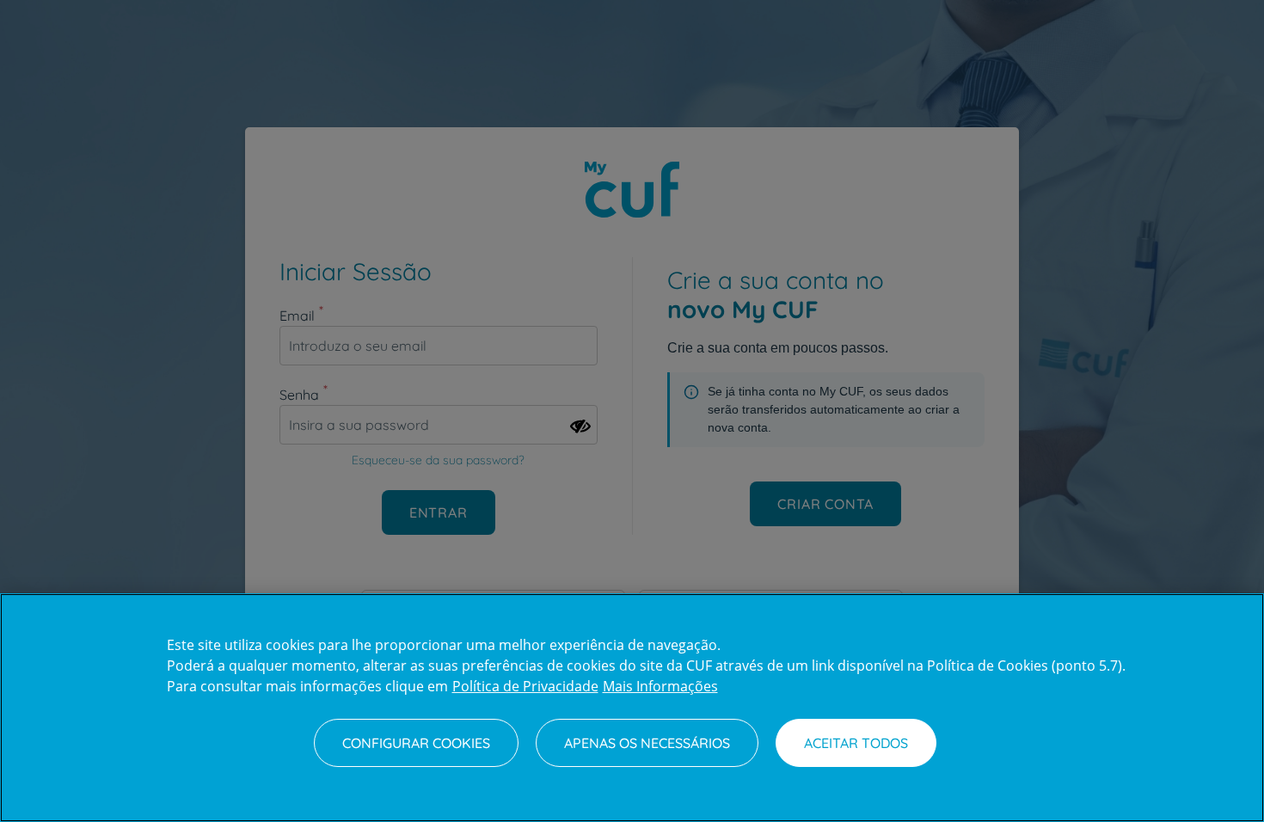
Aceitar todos (856, 742)
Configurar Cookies (416, 742)
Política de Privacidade (525, 686)
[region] (632, 707)
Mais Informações (660, 686)
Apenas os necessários (647, 742)
